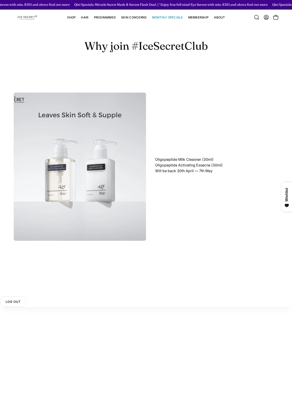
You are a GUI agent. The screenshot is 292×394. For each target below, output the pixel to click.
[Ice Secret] (27, 17)
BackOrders (65, 366)
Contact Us (23, 324)
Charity (102, 355)
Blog (100, 347)
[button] (84, 17)
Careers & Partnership (114, 362)
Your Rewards (66, 330)
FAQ (17, 339)
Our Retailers (65, 359)
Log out (13, 301)
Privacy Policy (26, 347)
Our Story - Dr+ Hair (113, 332)
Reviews (21, 332)
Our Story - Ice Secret (114, 324)
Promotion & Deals (70, 351)
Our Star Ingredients (113, 339)
